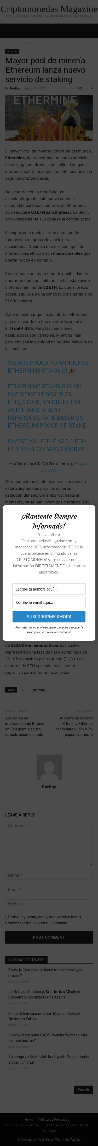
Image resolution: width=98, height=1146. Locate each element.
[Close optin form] (88, 513)
